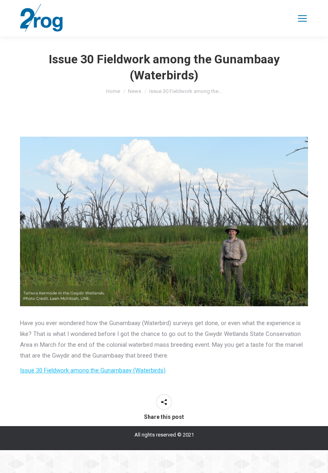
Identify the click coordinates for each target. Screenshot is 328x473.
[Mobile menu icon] (302, 18)
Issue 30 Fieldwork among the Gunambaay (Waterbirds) (93, 370)
